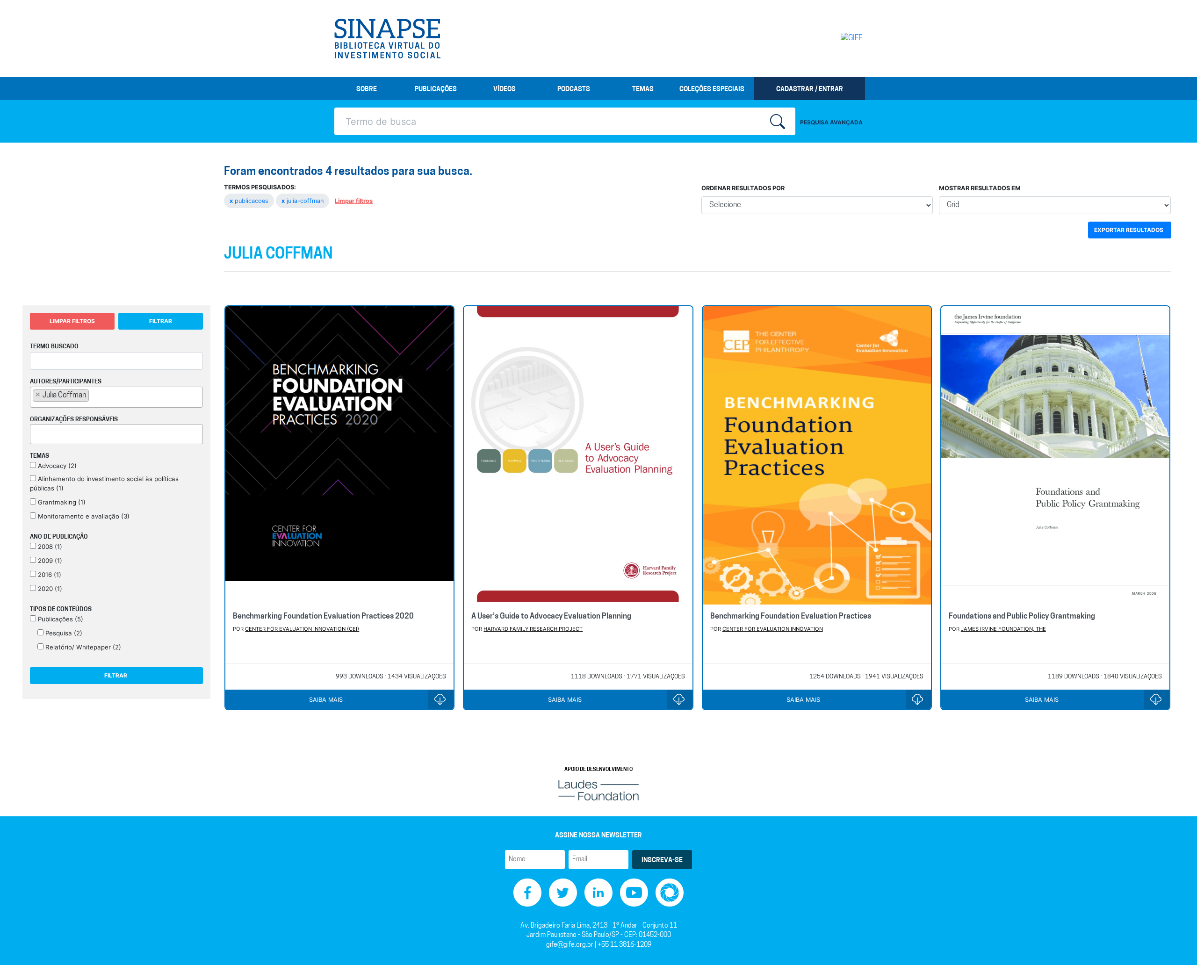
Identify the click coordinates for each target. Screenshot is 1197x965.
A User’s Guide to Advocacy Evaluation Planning (551, 616)
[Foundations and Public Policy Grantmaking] (1055, 455)
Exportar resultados (1128, 229)
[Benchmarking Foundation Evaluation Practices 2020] (339, 455)
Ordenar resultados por (743, 188)
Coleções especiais (711, 89)
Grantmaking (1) (61, 502)
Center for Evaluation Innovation (772, 629)
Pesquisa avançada (831, 122)
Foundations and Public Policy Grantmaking (1022, 616)
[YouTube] (634, 892)
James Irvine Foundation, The (1003, 629)
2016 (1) (48, 574)
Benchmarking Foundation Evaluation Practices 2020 (323, 616)
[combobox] (116, 397)
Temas (643, 89)
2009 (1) (49, 560)
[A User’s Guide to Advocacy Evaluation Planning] (578, 455)
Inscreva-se (662, 860)
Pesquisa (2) (62, 633)
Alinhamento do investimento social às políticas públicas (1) (104, 483)
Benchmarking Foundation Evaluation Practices (790, 616)
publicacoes (250, 200)
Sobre (366, 89)
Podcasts (573, 89)
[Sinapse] (387, 39)
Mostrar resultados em (980, 188)
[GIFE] (832, 38)
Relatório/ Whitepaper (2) (82, 647)
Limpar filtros (354, 200)
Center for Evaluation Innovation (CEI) (302, 629)
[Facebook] (527, 892)
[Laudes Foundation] (598, 789)
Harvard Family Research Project (533, 629)
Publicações (436, 89)
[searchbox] (94, 395)
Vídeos (504, 89)
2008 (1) (49, 546)
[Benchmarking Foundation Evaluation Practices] (817, 455)
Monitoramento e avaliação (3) (83, 516)
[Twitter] (563, 892)
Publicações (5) (59, 619)
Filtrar (160, 320)
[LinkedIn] (598, 892)
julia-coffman (303, 200)
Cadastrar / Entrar (809, 89)
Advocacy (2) (56, 465)
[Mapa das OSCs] (670, 892)
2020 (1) (49, 588)
